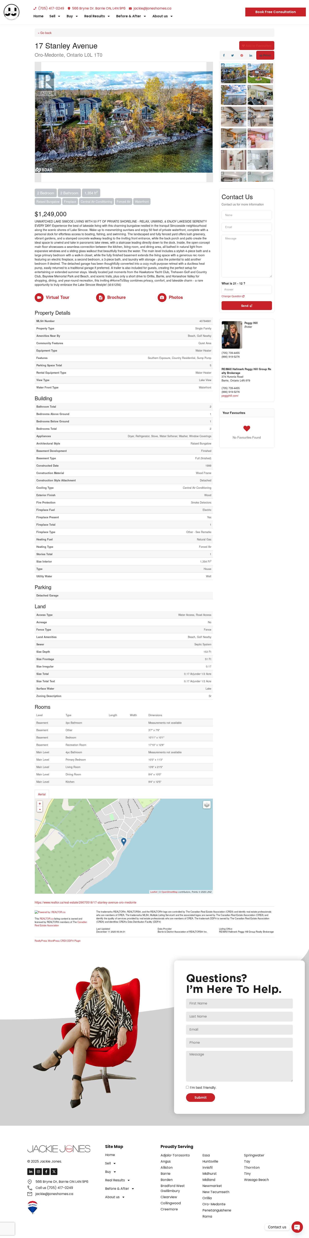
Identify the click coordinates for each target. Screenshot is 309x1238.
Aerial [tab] (42, 794)
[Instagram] (38, 1171)
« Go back (45, 33)
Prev (38, 122)
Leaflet (153, 891)
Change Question (232, 296)
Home (38, 16)
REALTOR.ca (47, 918)
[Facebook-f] (46, 1171)
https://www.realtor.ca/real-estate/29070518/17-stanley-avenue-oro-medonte (85, 902)
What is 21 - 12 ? (233, 283)
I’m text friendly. (203, 1087)
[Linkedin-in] (30, 1171)
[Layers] (207, 804)
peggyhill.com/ (230, 395)
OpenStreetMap (169, 891)
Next (209, 122)
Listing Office (225, 928)
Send (245, 305)
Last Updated (103, 928)
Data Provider (165, 928)
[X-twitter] (54, 1171)
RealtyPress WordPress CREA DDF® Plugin (58, 940)
